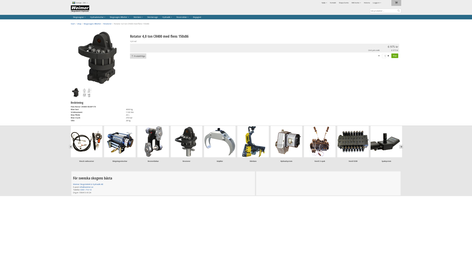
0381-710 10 (86, 189)
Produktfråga (139, 56)
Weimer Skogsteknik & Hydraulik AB (88, 184)
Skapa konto (344, 3)
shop (79, 23)
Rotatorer (107, 23)
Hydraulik (166, 17)
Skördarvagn (152, 17)
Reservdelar (181, 17)
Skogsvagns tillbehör (118, 17)
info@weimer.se (86, 187)
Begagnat (197, 17)
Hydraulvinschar (97, 17)
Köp (395, 55)
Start (73, 23)
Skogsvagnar (78, 17)
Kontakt (333, 3)
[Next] (401, 147)
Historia (367, 3)
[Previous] (71, 147)
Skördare (137, 17)
